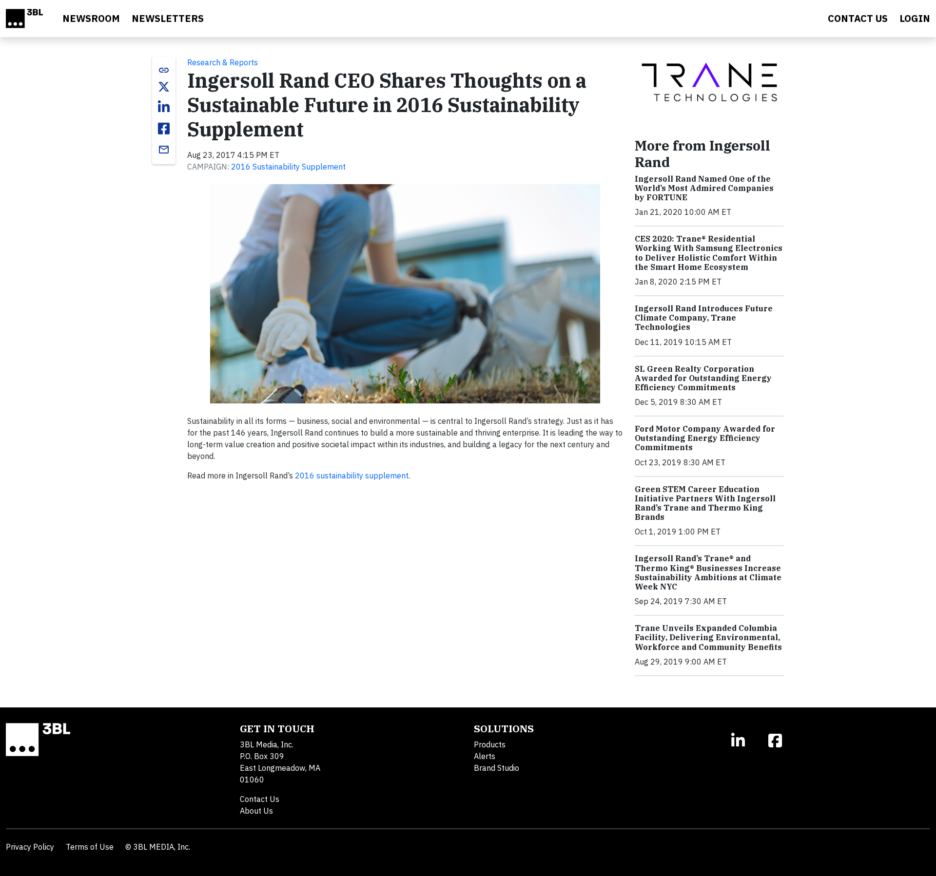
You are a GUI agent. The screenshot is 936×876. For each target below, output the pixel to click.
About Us (256, 811)
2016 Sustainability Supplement (288, 166)
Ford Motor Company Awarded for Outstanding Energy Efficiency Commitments (705, 438)
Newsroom (91, 18)
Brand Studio (496, 768)
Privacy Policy (30, 847)
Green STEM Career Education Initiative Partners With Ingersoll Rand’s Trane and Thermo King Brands (705, 503)
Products (490, 744)
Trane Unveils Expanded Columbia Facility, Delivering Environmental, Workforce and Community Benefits (708, 637)
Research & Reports (222, 62)
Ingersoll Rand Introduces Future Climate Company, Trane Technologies (704, 318)
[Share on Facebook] (164, 128)
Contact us (858, 18)
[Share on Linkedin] (164, 107)
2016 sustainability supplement (352, 475)
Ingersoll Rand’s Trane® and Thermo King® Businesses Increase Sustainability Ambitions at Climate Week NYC (708, 572)
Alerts (484, 756)
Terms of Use (90, 847)
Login (914, 18)
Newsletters (168, 18)
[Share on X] (164, 87)
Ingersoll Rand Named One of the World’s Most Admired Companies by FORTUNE (704, 188)
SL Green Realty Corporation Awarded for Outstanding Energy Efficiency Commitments (703, 378)
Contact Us (259, 799)
